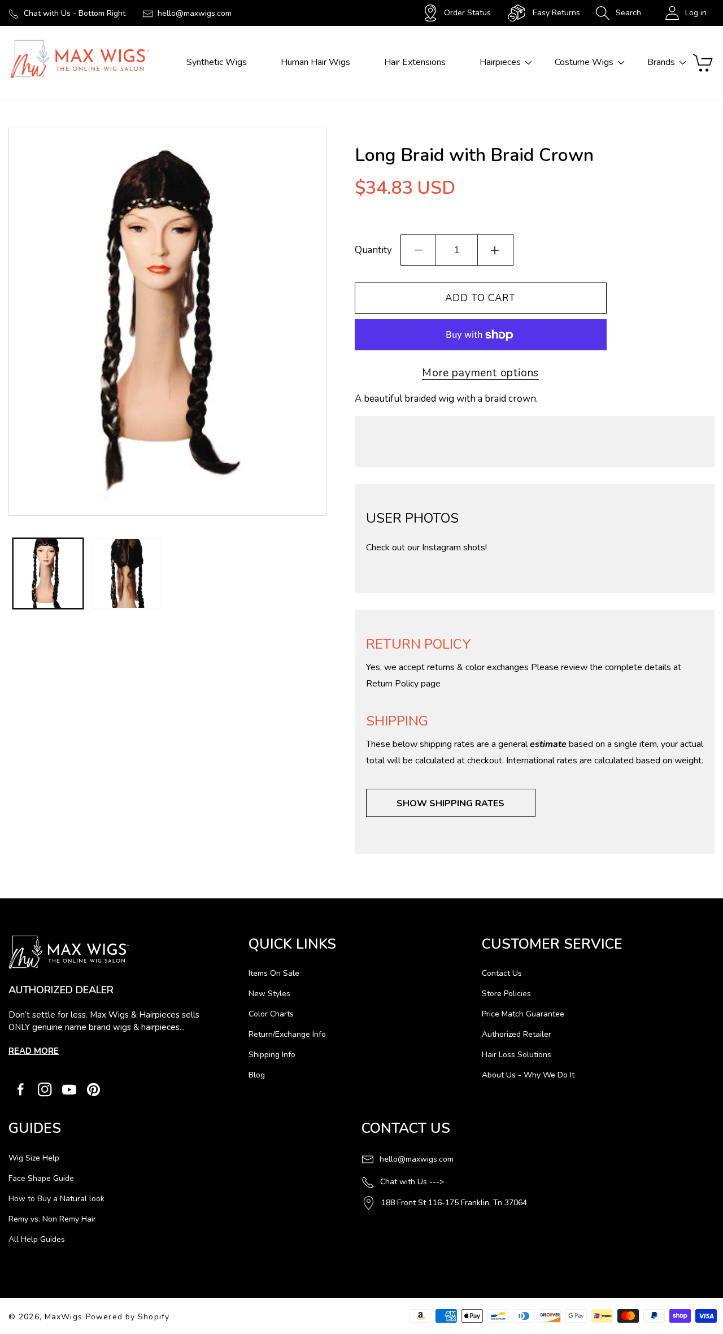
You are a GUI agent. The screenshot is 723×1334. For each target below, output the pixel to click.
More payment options (480, 373)
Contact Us (502, 973)
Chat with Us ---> (412, 1181)
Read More (33, 1051)
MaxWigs (63, 1316)
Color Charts (271, 1014)
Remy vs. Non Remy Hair (52, 1219)
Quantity (373, 250)
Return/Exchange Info (287, 1034)
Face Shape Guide (41, 1178)
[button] (618, 13)
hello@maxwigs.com (195, 13)
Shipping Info (272, 1054)
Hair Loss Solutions (516, 1054)
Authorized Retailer (516, 1034)
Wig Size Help (33, 1158)
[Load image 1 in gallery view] (48, 573)
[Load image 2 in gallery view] (127, 573)
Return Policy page (403, 683)
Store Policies (506, 993)
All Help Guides (36, 1239)
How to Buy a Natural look (56, 1198)
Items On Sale (274, 973)
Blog (257, 1075)
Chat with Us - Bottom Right (74, 13)
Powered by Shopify (127, 1316)
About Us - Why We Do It (528, 1075)
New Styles (269, 993)
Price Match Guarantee (523, 1014)
